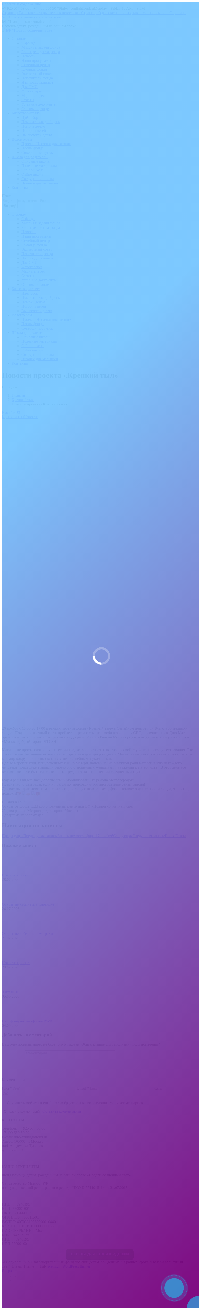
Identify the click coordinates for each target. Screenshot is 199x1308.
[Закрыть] (194, 1277)
